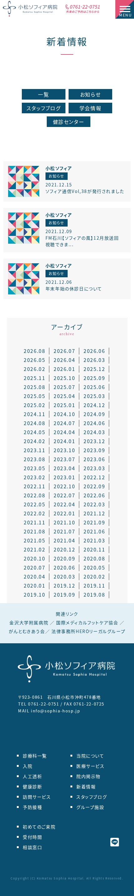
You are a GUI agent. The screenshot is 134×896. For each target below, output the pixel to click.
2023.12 (94, 441)
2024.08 (34, 423)
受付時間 (32, 837)
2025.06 (94, 387)
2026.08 (34, 350)
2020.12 (64, 549)
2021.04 (64, 540)
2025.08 (34, 387)
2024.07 (64, 423)
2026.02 (34, 369)
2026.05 (34, 360)
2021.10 (64, 522)
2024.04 (64, 432)
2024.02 (34, 441)
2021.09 (94, 522)
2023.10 (64, 450)
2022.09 (94, 486)
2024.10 (64, 414)
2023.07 (64, 459)
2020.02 (94, 576)
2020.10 (34, 558)
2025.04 (64, 396)
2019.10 (34, 594)
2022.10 (64, 486)
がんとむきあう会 (27, 631)
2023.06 (94, 459)
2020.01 (34, 585)
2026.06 (94, 350)
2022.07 (64, 495)
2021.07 (64, 531)
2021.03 (94, 540)
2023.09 (94, 450)
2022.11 (34, 486)
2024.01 (64, 441)
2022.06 (94, 495)
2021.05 (34, 540)
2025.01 (64, 405)
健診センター (68, 121)
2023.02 (34, 477)
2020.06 (64, 567)
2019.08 (94, 594)
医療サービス (90, 766)
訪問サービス (37, 797)
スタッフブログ (43, 108)
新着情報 (67, 41)
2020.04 (34, 576)
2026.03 (94, 360)
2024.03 (94, 432)
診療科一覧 (35, 756)
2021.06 (94, 531)
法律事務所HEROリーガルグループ (88, 631)
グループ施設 (90, 807)
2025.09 (94, 378)
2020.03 (64, 576)
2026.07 (64, 350)
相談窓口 (32, 847)
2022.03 (94, 504)
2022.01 (64, 513)
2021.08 (34, 531)
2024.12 (94, 405)
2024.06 (94, 423)
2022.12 (94, 477)
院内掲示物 (88, 776)
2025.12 (94, 369)
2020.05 (94, 567)
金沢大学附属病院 (28, 622)
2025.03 (94, 396)
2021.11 (34, 522)
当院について (90, 756)
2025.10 (64, 378)
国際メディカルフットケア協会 (87, 622)
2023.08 (34, 459)
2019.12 (64, 585)
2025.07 (64, 387)
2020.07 (34, 567)
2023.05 (34, 468)
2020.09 (64, 558)
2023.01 (64, 477)
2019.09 (64, 594)
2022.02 (34, 513)
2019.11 (94, 585)
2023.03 (94, 468)
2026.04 (64, 360)
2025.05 (34, 396)
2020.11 (94, 549)
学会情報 (90, 108)
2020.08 (94, 558)
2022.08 (34, 495)
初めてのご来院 (39, 826)
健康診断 (32, 786)
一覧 (43, 94)
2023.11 (34, 450)
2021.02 (34, 549)
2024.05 (34, 432)
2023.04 (64, 468)
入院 (27, 766)
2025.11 (34, 378)
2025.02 (34, 405)
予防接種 (32, 807)
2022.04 (64, 504)
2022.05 (34, 504)
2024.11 (34, 414)
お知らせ (90, 94)
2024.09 (94, 414)
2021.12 (94, 513)
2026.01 (64, 369)
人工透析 (32, 776)
